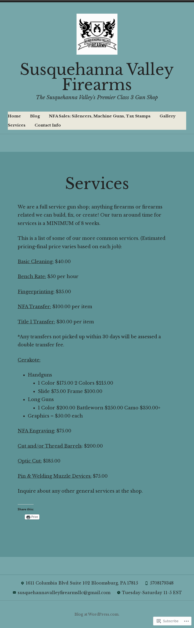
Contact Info (48, 125)
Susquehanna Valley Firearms (97, 77)
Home (14, 116)
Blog (35, 116)
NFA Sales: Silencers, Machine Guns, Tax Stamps (100, 116)
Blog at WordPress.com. (97, 614)
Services (17, 125)
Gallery (168, 116)
